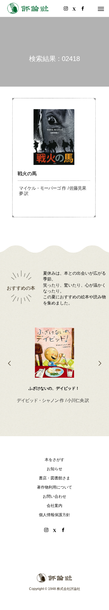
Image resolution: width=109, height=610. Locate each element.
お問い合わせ (54, 496)
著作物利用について (54, 487)
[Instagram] (46, 530)
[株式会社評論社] (28, 8)
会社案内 (54, 505)
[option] (54, 356)
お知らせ (54, 469)
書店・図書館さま (54, 478)
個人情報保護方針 (54, 515)
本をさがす (54, 459)
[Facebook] (63, 530)
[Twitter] (54, 530)
